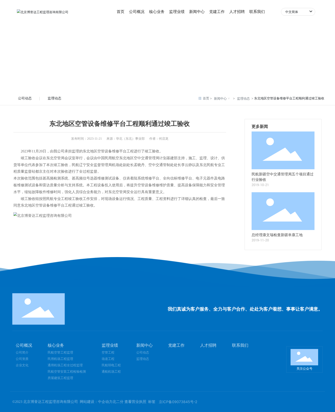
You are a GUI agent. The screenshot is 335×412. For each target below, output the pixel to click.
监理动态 (54, 98)
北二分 (118, 402)
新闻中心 (220, 98)
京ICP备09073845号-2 (178, 401)
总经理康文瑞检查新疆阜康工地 (277, 235)
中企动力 (105, 402)
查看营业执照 (135, 402)
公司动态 (25, 98)
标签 (151, 402)
